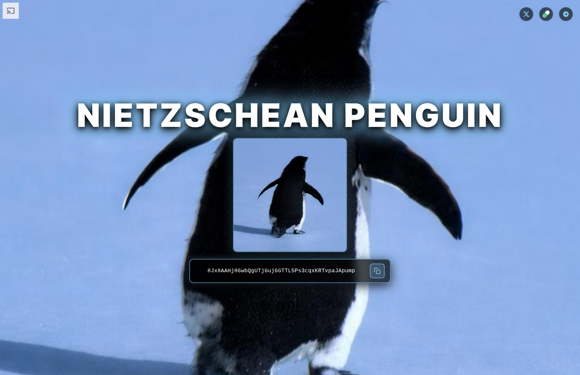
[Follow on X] (526, 14)
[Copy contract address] (377, 271)
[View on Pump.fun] (546, 14)
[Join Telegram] (566, 14)
